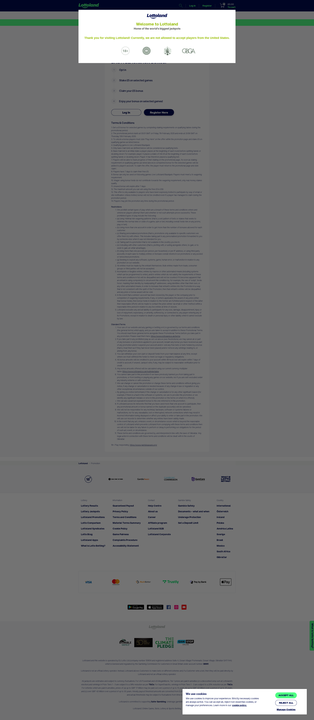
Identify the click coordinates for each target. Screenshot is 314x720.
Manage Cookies (286, 709)
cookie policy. (239, 705)
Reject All (286, 702)
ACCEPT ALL (286, 695)
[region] (244, 701)
